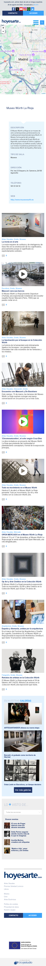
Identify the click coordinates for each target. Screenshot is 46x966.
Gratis (16, 239)
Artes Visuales (7, 239)
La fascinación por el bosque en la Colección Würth (22, 341)
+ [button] (3, 27)
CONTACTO (12, 13)
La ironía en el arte (10, 241)
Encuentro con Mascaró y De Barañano (19, 391)
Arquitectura (6, 626)
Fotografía (6, 675)
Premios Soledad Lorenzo (13, 886)
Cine (5, 896)
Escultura (5, 288)
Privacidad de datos (11, 907)
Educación (18, 389)
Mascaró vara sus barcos (13, 290)
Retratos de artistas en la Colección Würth (20, 677)
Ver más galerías (23, 790)
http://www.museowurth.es (22, 200)
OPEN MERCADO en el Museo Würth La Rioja (22, 534)
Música (6, 893)
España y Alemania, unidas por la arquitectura (22, 628)
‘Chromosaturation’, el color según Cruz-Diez (22, 438)
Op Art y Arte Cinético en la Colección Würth (21, 581)
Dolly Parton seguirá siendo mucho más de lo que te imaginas (20, 834)
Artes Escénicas (10, 899)
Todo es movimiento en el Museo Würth (19, 487)
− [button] (3, 31)
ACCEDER (33, 13)
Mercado (17, 532)
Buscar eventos (11, 819)
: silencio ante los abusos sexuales (18, 825)
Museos (23, 239)
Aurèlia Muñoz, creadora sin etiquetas (20, 841)
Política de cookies (11, 904)
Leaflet (43, 93)
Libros (6, 889)
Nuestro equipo (9, 910)
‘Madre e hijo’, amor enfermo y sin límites (19, 849)
